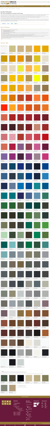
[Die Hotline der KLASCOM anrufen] (7, 404)
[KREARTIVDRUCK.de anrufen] (15, 425)
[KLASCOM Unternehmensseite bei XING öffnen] (5, 404)
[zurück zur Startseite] (5, 425)
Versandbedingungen (28, 413)
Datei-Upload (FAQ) (29, 411)
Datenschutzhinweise (20, 408)
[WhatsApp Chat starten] (10, 404)
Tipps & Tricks (28, 406)
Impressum (17, 407)
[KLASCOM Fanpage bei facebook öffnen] (5, 401)
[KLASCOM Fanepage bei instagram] (3, 401)
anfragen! (5, 53)
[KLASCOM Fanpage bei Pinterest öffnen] (3, 404)
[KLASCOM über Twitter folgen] (7, 401)
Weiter (48, 2)
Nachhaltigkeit (20, 409)
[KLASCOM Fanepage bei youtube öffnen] (10, 401)
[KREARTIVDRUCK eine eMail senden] (25, 425)
